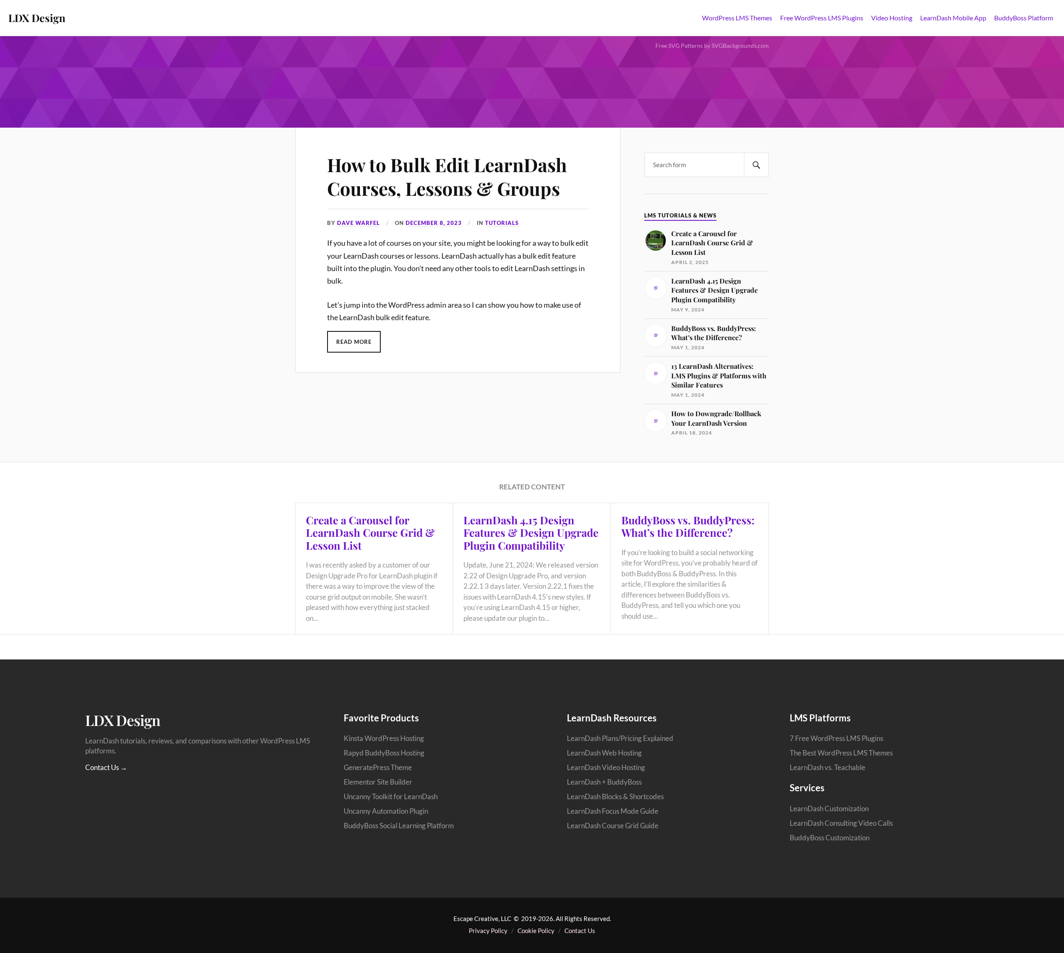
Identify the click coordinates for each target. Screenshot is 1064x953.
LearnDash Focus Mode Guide (612, 811)
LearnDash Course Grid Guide (612, 825)
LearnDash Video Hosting (606, 767)
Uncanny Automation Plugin (386, 811)
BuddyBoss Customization (829, 837)
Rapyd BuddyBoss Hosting (384, 752)
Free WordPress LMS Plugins (821, 18)
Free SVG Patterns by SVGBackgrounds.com (712, 45)
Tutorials (502, 223)
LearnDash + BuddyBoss (604, 782)
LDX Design (36, 18)
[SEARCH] (756, 165)
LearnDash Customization (829, 808)
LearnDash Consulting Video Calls (841, 823)
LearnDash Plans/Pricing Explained (620, 738)
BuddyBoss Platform (1023, 18)
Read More (354, 341)
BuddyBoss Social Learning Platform (399, 825)
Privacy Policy (488, 930)
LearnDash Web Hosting (604, 752)
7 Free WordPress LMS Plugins (836, 738)
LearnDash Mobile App (953, 18)
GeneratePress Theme (378, 767)
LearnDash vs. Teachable (827, 767)
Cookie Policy (535, 930)
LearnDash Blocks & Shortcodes (615, 796)
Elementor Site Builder (378, 782)
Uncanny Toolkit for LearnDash (391, 796)
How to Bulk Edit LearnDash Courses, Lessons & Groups (447, 176)
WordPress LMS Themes (737, 18)
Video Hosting (891, 18)
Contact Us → (106, 767)
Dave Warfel (358, 223)
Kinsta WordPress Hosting (384, 738)
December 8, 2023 (434, 223)
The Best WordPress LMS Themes (841, 752)
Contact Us (579, 930)
